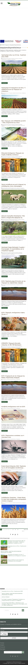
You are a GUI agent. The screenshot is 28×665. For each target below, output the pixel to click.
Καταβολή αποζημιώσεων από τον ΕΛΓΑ (13, 406)
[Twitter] (13, 534)
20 (15, 529)
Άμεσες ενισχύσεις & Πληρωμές (14, 58)
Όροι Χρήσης (2, 649)
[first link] (1, 3)
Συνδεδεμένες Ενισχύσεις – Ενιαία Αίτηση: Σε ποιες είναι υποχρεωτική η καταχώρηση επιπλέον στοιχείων (13, 499)
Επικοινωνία (2, 647)
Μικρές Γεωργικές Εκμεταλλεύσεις (16, 253)
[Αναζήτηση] (23, 610)
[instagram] (17, 534)
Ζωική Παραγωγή (17, 188)
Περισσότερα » (4, 116)
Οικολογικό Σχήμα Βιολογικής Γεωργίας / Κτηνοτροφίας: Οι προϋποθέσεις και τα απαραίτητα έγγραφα (13, 249)
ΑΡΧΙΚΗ (2, 44)
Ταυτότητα (2, 642)
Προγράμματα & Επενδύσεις (15, 125)
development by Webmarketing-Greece (14, 662)
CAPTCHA (2, 630)
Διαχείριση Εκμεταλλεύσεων (5, 188)
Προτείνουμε (13, 59)
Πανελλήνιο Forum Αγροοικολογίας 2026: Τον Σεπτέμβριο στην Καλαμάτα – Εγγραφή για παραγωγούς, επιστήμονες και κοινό (16, 542)
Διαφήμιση (2, 644)
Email (2, 628)
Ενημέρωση (7, 44)
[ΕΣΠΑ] (14, 41)
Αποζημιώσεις (4, 284)
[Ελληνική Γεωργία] (14, 3)
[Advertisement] (14, 24)
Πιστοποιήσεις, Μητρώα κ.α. (14, 220)
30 (17, 529)
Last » (23, 530)
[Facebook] (10, 534)
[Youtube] (15, 534)
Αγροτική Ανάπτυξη (5, 58)
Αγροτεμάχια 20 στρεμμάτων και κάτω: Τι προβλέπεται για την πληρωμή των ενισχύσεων (13, 89)
